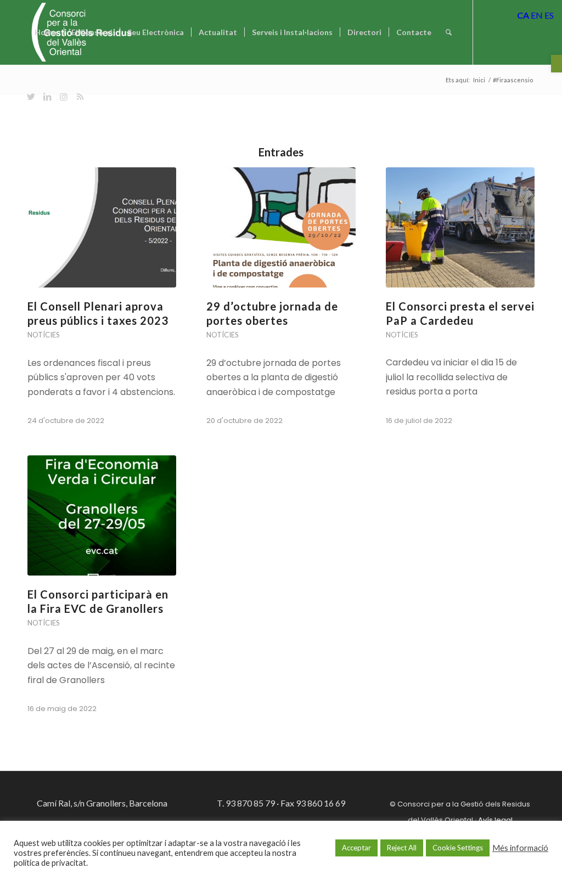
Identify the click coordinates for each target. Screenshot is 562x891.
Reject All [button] (402, 847)
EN (537, 15)
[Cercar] (449, 32)
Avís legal (495, 820)
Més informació (520, 848)
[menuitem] (45, 32)
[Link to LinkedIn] (47, 96)
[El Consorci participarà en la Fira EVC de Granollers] (101, 515)
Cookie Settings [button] (457, 847)
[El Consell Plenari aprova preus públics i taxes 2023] (101, 227)
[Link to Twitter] (31, 96)
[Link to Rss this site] (80, 96)
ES (549, 15)
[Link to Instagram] (63, 96)
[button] (556, 63)
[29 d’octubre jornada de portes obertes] (280, 227)
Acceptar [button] (356, 847)
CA (523, 15)
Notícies (43, 334)
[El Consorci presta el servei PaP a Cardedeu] (460, 227)
